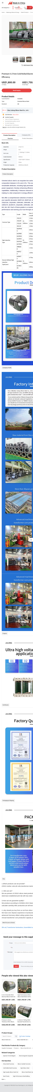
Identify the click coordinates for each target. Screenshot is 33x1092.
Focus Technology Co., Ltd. (21, 1085)
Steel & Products (24, 12)
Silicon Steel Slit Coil (22, 1039)
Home (3, 12)
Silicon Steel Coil (6, 1039)
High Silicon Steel (24, 1068)
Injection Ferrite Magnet (9, 1056)
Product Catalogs (25, 1036)
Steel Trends (6, 1076)
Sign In (4, 127)
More (3, 1079)
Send (16, 966)
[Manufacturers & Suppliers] (16, 3)
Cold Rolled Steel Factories (10, 1068)
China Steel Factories (8, 1064)
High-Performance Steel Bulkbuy (21, 1076)
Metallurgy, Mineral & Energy (12, 12)
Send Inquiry (17, 90)
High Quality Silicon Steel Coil (10, 1072)
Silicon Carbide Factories (24, 1064)
